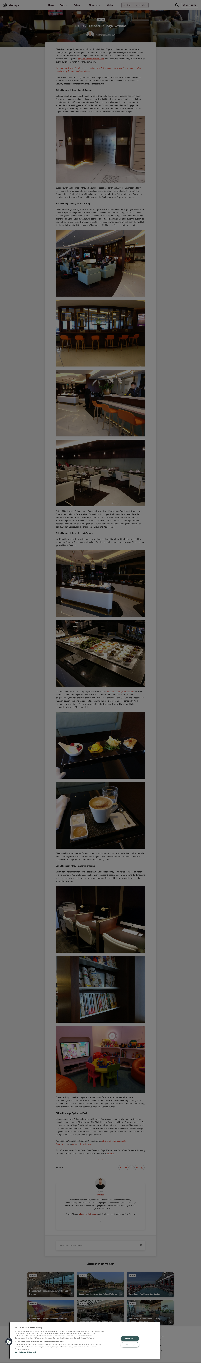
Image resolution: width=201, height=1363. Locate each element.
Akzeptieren (130, 1338)
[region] (84, 1340)
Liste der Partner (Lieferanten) (25, 1352)
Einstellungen (129, 1345)
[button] (9, 1341)
